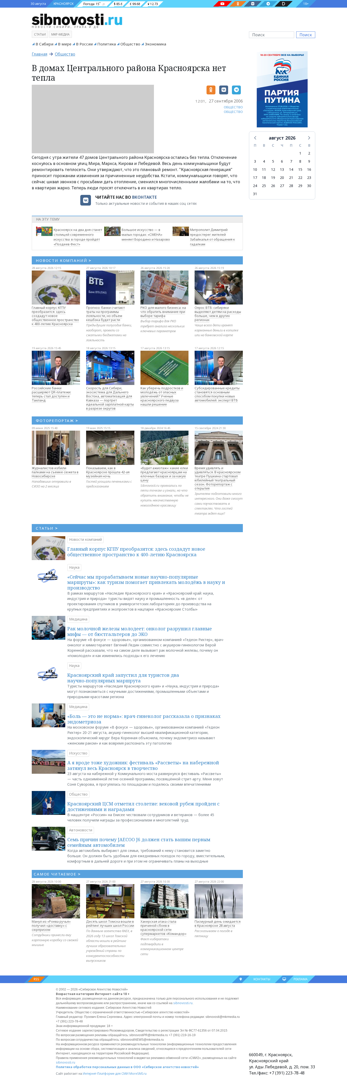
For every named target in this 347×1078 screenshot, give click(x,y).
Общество (130, 43)
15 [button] (300, 169)
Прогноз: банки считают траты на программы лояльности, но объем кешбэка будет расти (105, 313)
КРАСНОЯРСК (63, 4)
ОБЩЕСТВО (233, 107)
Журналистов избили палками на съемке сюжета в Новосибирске (55, 472)
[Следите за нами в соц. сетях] (222, 4)
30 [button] (309, 185)
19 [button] (273, 177)
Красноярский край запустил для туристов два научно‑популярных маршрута (123, 678)
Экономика (155, 43)
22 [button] (300, 177)
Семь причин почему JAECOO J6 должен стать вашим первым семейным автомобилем (138, 842)
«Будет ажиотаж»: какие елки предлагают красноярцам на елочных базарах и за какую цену (164, 474)
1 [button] (300, 153)
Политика (106, 43)
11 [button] (264, 169)
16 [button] (309, 169)
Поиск (305, 35)
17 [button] (255, 177)
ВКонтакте (144, 197)
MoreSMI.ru (138, 1073)
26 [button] (273, 185)
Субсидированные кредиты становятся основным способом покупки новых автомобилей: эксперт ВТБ (217, 394)
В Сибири (44, 43)
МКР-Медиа (60, 34)
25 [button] (264, 185)
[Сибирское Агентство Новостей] (77, 19)
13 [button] (282, 169)
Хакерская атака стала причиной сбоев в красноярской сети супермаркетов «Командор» (163, 927)
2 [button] (309, 153)
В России (84, 43)
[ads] (282, 91)
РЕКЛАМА (301, 979)
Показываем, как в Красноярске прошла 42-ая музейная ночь (108, 472)
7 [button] (291, 161)
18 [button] (264, 177)
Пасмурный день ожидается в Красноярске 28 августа (218, 923)
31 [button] (255, 193)
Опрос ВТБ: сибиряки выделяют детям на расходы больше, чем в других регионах (218, 313)
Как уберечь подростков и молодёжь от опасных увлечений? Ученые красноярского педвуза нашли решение (161, 396)
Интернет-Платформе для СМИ (106, 1073)
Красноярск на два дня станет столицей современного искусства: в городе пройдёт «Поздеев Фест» (78, 236)
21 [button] (291, 177)
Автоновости (80, 830)
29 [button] (300, 185)
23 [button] (309, 177)
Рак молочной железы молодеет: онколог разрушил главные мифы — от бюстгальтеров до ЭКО (139, 631)
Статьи (40, 34)
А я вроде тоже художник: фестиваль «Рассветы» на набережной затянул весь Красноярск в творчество (143, 765)
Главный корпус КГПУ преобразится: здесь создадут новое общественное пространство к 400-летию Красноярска (55, 315)
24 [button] (255, 185)
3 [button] (255, 161)
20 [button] (282, 177)
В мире (64, 43)
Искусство (78, 753)
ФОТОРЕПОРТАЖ (57, 420)
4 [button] (264, 161)
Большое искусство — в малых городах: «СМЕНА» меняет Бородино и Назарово (146, 234)
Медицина (78, 619)
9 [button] (309, 161)
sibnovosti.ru (183, 1003)
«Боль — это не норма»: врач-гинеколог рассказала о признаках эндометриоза (143, 719)
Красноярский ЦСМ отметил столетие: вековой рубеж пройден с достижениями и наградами (143, 806)
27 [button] (282, 185)
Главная (39, 54)
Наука (74, 567)
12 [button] (273, 169)
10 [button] (255, 169)
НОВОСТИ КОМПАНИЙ (63, 260)
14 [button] (291, 169)
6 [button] (282, 161)
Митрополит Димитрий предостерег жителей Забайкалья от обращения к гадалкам (212, 236)
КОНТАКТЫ (262, 979)
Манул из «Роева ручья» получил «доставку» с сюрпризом (51, 925)
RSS (36, 979)
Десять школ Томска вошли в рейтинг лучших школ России (110, 923)
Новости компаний (85, 539)
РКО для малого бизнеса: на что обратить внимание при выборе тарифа (163, 311)
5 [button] (273, 161)
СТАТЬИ (47, 528)
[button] (255, 137)
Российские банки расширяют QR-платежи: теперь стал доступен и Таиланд (51, 394)
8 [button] (300, 161)
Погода (88, 4)
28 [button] (291, 185)
